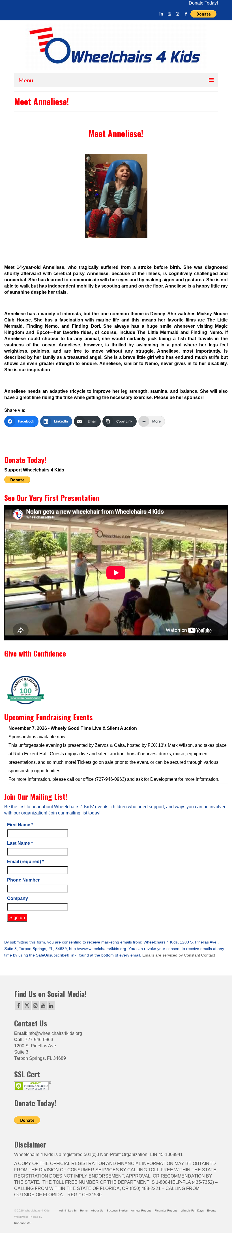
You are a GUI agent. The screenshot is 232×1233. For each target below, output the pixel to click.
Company (17, 898)
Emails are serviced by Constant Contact (178, 955)
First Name (20, 824)
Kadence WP (22, 1223)
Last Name (20, 843)
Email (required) (25, 861)
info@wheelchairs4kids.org (54, 1033)
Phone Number (23, 880)
